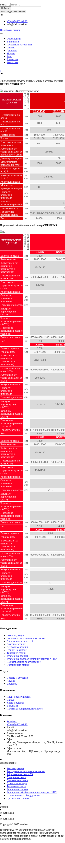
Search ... (5, 4)
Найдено (5, 8)
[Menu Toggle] (1, 33)
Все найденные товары (13, 11)
